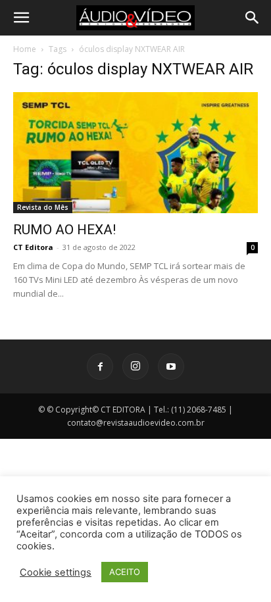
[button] (21, 18)
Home (24, 49)
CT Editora (33, 247)
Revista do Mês (42, 207)
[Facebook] (100, 366)
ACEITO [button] (124, 571)
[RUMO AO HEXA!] (135, 152)
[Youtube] (171, 366)
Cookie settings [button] (55, 572)
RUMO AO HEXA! (64, 230)
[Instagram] (135, 366)
